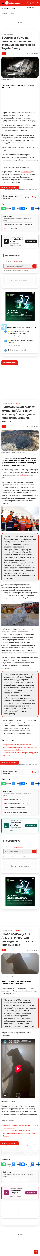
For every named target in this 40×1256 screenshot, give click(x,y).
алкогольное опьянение (13, 224)
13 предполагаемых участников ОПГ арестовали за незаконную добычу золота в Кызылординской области (20, 747)
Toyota (14, 228)
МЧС (16, 1180)
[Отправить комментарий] (34, 266)
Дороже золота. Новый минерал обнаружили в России (20, 754)
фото (18, 403)
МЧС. (14, 993)
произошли (26, 172)
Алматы (29, 224)
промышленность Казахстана (15, 803)
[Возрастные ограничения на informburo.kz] (29, 3)
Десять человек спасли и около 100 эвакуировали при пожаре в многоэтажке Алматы (19, 1133)
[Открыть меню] (3, 3)
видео (18, 930)
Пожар (24, 1180)
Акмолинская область (13, 799)
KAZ (37, 3)
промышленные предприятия (15, 808)
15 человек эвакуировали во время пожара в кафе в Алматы (20, 1126)
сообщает (23, 475)
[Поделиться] (36, 1252)
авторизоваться (18, 261)
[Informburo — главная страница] (13, 3)
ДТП (6, 228)
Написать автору (33, 53)
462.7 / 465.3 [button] (9, 8)
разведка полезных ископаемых (16, 812)
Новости (12, 13)
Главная (4, 13)
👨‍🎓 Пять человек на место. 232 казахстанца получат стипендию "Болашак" (18, 352)
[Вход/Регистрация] (33, 3)
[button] (33, 8)
